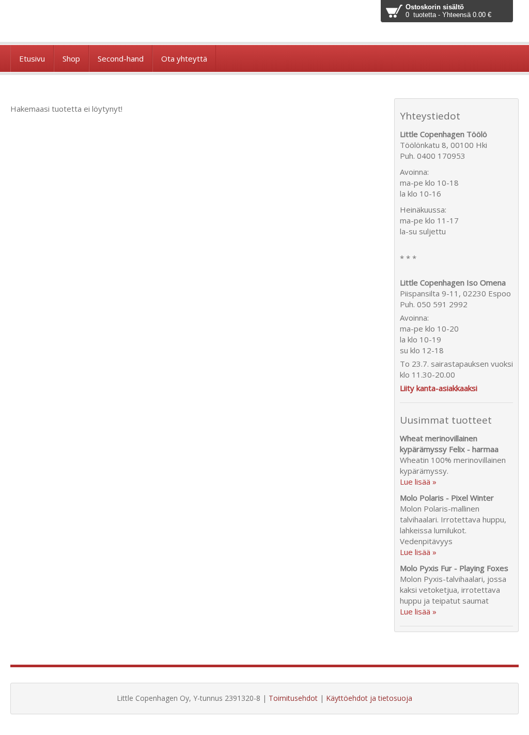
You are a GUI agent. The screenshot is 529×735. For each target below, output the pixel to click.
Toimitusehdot (293, 698)
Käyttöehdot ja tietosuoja (369, 698)
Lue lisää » (418, 481)
